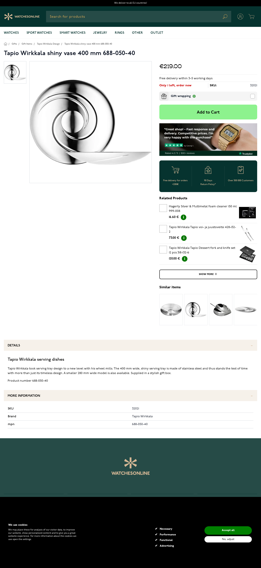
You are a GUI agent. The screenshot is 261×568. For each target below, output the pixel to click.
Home (5, 43)
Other (137, 32)
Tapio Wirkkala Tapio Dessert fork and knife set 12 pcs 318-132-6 (202, 250)
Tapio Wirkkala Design (48, 43)
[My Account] (240, 17)
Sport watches (39, 32)
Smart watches (72, 32)
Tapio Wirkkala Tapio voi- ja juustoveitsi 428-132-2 (202, 229)
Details (14, 345)
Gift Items (27, 43)
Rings (119, 32)
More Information (24, 395)
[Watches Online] (22, 16)
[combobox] (138, 16)
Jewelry (100, 32)
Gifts (14, 43)
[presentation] (160, 93)
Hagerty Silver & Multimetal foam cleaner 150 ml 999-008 (203, 209)
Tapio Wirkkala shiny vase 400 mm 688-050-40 (88, 43)
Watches (11, 32)
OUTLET (157, 32)
